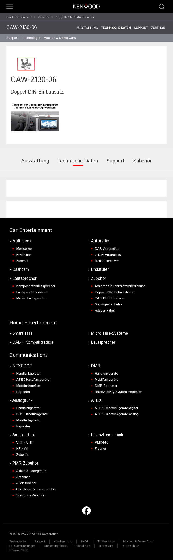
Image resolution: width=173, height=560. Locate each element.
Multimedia (22, 241)
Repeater (23, 392)
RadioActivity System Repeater (118, 392)
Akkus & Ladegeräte (31, 471)
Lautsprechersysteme (32, 292)
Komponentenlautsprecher (35, 286)
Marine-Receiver (107, 261)
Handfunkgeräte (28, 373)
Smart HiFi (22, 333)
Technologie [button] (31, 38)
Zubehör (43, 17)
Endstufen (100, 270)
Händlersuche (63, 541)
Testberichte (106, 541)
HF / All (22, 448)
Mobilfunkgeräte (28, 385)
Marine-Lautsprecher (31, 298)
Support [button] (12, 38)
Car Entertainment (19, 17)
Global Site (82, 546)
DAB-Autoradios (107, 248)
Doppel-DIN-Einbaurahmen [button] (74, 17)
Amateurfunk (24, 435)
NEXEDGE (22, 366)
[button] (9, 6)
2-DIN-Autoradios (108, 254)
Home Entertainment (33, 322)
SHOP (85, 541)
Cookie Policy (18, 550)
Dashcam (20, 270)
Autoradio (100, 241)
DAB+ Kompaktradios (32, 342)
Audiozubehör (26, 483)
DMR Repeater (106, 385)
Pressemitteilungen (22, 546)
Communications (28, 355)
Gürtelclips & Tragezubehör (36, 489)
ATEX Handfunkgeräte (32, 379)
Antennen (23, 477)
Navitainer (23, 254)
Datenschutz (130, 546)
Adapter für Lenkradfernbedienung (120, 286)
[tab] (35, 164)
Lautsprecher (24, 279)
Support (141, 27)
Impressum (106, 546)
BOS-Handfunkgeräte (32, 414)
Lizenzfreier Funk (107, 435)
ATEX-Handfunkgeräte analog (117, 414)
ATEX (96, 401)
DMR (95, 366)
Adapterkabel (105, 310)
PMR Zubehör (25, 463)
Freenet (100, 448)
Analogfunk (22, 401)
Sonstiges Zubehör (109, 304)
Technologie (17, 541)
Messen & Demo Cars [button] (59, 38)
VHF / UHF (24, 442)
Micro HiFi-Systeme (109, 333)
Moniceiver (24, 248)
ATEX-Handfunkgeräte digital (116, 408)
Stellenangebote (55, 546)
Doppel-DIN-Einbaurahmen (114, 292)
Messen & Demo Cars (138, 541)
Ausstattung (87, 27)
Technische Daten (116, 27)
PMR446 (101, 442)
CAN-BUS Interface (109, 298)
